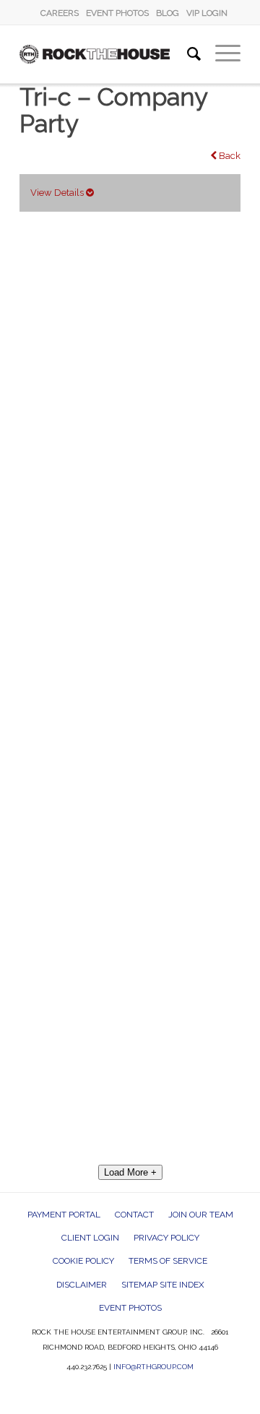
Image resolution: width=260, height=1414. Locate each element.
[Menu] (220, 54)
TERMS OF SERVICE (168, 1261)
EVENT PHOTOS (117, 13)
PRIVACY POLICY (166, 1238)
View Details (58, 192)
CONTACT (134, 1215)
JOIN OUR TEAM (200, 1215)
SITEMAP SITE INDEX (162, 1285)
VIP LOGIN (207, 13)
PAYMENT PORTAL (63, 1215)
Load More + (130, 1172)
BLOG (167, 13)
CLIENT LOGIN (90, 1238)
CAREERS (59, 13)
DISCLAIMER (81, 1285)
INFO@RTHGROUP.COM (153, 1367)
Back (228, 155)
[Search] (187, 54)
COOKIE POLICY (83, 1261)
